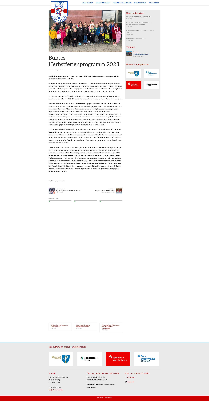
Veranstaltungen (122, 3)
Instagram (130, 377)
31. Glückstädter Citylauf (141, 54)
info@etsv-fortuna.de (56, 390)
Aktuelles (154, 3)
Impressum (100, 397)
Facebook (131, 382)
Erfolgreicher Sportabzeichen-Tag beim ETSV (138, 16)
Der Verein (87, 3)
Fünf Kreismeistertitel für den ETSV (135, 38)
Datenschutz (108, 397)
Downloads (140, 3)
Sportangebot (103, 3)
